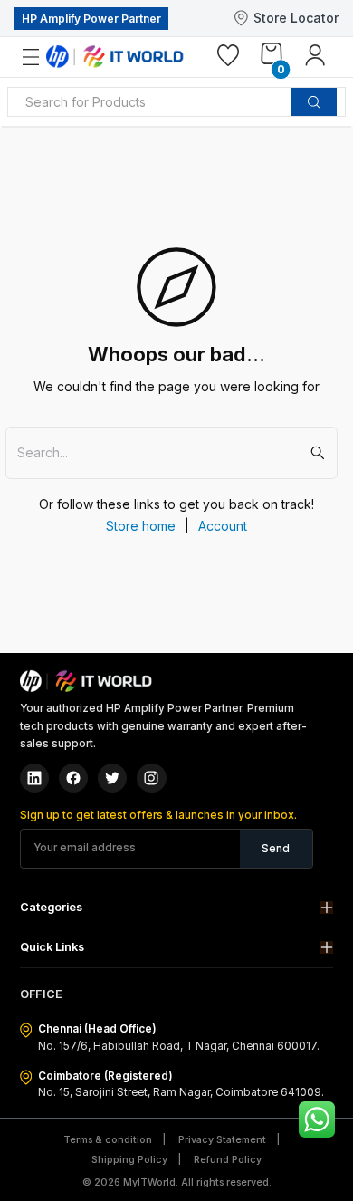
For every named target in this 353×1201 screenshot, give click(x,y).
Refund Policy (228, 1160)
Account (222, 525)
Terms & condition (107, 1140)
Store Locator (296, 17)
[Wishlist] (228, 59)
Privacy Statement (222, 1140)
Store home (141, 525)
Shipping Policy (129, 1160)
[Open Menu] (41, 57)
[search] (314, 102)
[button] (177, 907)
